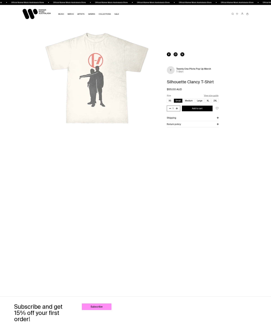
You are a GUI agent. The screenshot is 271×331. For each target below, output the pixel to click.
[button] (193, 118)
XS (171, 100)
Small (178, 101)
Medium (189, 101)
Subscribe (97, 306)
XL (208, 101)
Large (199, 101)
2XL (216, 100)
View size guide (211, 95)
